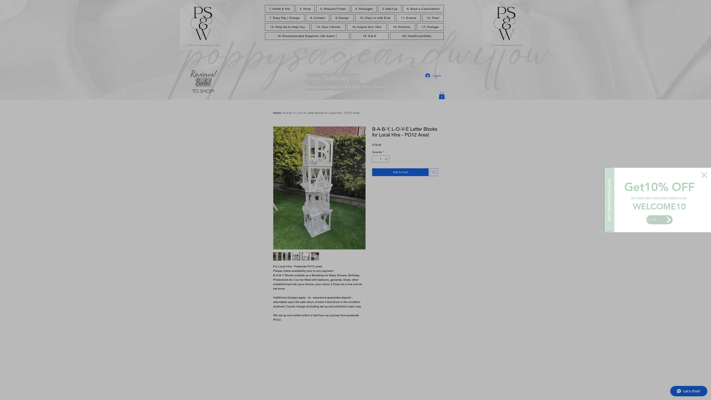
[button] (704, 175)
